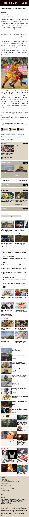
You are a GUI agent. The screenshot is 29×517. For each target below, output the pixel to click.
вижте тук (8, 502)
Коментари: (6, 180)
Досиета (14, 371)
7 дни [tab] (24, 347)
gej (6, 136)
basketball (3, 139)
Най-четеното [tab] (25, 249)
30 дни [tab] (26, 347)
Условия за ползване (5, 490)
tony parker (19, 136)
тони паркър (10, 139)
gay (24, 134)
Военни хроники (15, 365)
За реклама (3, 493)
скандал (2, 134)
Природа (14, 358)
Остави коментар (23, 180)
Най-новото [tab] (18, 249)
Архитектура (15, 351)
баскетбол (19, 134)
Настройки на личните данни (7, 503)
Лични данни (3, 491)
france (2, 136)
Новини (2, 494)
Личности (14, 378)
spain (14, 136)
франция (8, 134)
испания (13, 134)
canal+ (10, 136)
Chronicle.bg (3, 12)
